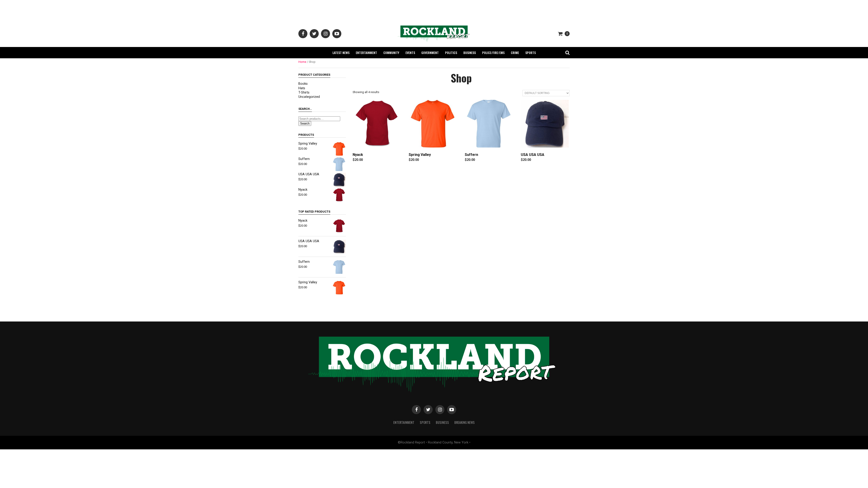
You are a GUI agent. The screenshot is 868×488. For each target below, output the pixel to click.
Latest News (341, 52)
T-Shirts (303, 92)
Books (303, 84)
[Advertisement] (434, 10)
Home (302, 61)
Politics (451, 52)
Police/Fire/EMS (493, 52)
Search (304, 123)
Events (410, 52)
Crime (515, 52)
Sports (530, 52)
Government (430, 52)
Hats (301, 88)
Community (391, 52)
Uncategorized (309, 97)
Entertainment (366, 52)
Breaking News (464, 422)
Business (469, 52)
